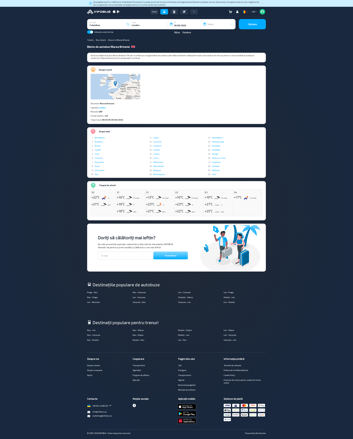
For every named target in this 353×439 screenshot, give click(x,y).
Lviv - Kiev (182, 340)
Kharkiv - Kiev (138, 340)
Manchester (158, 166)
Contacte (92, 398)
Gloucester (100, 170)
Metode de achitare (186, 390)
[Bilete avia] (184, 11)
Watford (216, 170)
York (214, 174)
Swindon (216, 166)
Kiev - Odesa (138, 330)
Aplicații (136, 380)
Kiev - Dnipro (138, 335)
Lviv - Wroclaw (93, 302)
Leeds (156, 137)
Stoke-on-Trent (219, 158)
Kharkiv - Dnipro (185, 330)
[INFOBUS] (98, 12)
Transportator (139, 365)
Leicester (157, 142)
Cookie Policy (229, 375)
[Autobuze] (164, 11)
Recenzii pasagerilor (187, 385)
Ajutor (90, 375)
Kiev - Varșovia (139, 292)
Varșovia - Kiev (139, 302)
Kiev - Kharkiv (93, 340)
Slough (215, 154)
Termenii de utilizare (232, 365)
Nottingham (217, 137)
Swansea (216, 162)
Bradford (98, 142)
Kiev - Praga (92, 297)
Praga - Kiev (92, 292)
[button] (194, 11)
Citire (97, 154)
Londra (102, 107)
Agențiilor (137, 370)
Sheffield (216, 150)
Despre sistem (93, 365)
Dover (97, 166)
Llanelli (156, 150)
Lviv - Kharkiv (229, 302)
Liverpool (157, 146)
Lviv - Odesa (229, 330)
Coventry (99, 158)
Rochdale (216, 146)
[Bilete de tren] (174, 11)
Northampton (159, 174)
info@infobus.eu (100, 412)
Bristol (98, 146)
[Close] (262, 3)
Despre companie (94, 370)
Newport (157, 170)
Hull (96, 174)
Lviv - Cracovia (184, 292)
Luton (155, 158)
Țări (180, 365)
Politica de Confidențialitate (236, 370)
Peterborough (218, 142)
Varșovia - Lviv (184, 302)
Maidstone (158, 162)
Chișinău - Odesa (185, 297)
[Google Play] (118, 12)
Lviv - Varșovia (139, 297)
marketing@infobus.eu (102, 416)
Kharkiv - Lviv (229, 297)
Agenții (181, 380)
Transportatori (184, 375)
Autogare (182, 370)
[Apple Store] (114, 12)
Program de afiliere (141, 375)
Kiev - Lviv (91, 330)
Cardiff (98, 150)
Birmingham (100, 137)
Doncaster (99, 162)
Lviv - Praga (229, 292)
